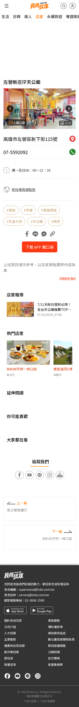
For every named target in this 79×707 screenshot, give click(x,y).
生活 (5, 16)
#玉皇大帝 (14, 221)
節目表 (8, 658)
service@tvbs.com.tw (34, 595)
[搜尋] (63, 6)
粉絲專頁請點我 (23, 189)
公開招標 (54, 652)
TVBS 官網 (30, 701)
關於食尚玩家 (13, 620)
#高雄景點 (49, 210)
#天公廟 (37, 221)
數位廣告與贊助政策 (61, 639)
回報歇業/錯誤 (67, 278)
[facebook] (7, 676)
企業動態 (10, 639)
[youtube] (17, 676)
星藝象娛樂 (55, 664)
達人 (28, 16)
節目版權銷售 (57, 645)
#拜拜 (55, 221)
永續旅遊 (54, 16)
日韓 (16, 16)
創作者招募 (11, 652)
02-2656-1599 (34, 600)
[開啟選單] (6, 6)
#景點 (11, 210)
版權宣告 (10, 664)
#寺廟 (28, 210)
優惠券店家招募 (14, 645)
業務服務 (54, 620)
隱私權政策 (55, 627)
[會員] (72, 6)
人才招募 (10, 633)
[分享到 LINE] (35, 234)
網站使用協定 (57, 633)
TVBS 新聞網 (47, 701)
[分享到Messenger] (44, 234)
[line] (27, 676)
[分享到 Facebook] (27, 234)
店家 (39, 16)
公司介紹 (10, 627)
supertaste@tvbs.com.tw (36, 589)
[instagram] (38, 676)
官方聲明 (54, 658)
